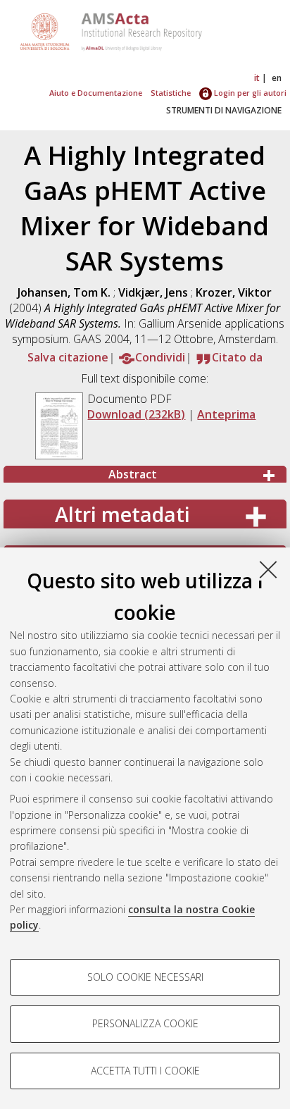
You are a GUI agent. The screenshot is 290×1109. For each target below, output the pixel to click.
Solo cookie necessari (145, 977)
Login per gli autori (249, 92)
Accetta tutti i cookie (145, 1070)
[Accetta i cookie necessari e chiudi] (268, 569)
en (277, 78)
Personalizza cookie (145, 1023)
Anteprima (226, 414)
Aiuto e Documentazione (95, 92)
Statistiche (171, 92)
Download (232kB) (136, 414)
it (257, 78)
